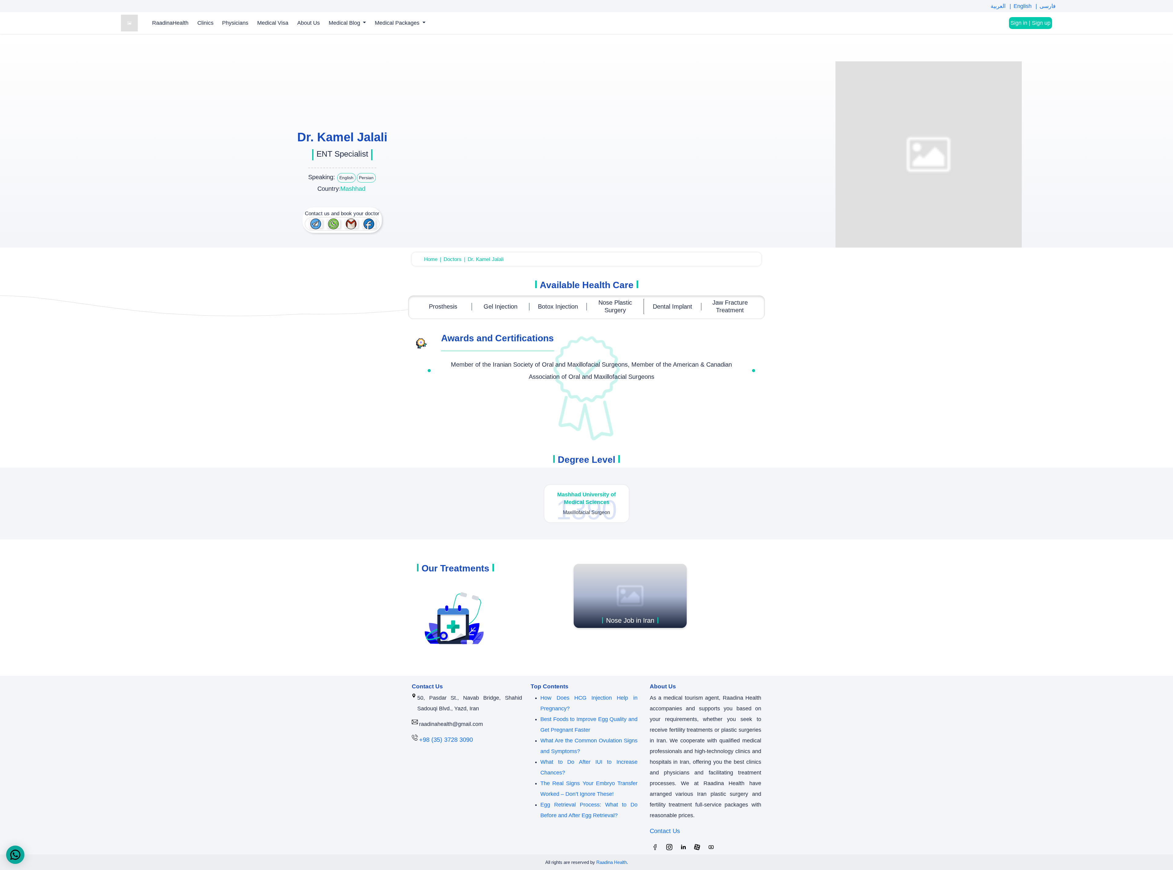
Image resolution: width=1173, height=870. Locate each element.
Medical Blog (345, 23)
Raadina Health (611, 862)
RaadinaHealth (170, 23)
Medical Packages (398, 23)
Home (430, 259)
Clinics (205, 23)
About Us (308, 23)
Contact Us (665, 831)
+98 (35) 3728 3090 (446, 739)
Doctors (453, 259)
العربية (999, 6)
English (1023, 6)
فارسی (1048, 6)
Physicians (235, 23)
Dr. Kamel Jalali (486, 259)
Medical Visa (272, 23)
